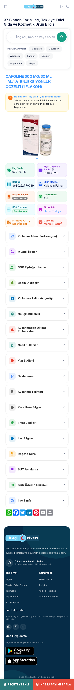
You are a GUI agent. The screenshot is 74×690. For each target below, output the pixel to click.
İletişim (43, 585)
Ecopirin (46, 56)
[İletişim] (68, 6)
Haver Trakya (52, 211)
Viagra (32, 63)
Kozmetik (11, 591)
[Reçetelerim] (61, 6)
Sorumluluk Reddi (48, 596)
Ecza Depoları (13, 602)
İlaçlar (9, 579)
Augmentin (16, 63)
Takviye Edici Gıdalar (17, 585)
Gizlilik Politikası (47, 591)
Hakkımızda (45, 579)
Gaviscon (54, 48)
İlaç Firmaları (12, 596)
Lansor (31, 56)
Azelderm (15, 56)
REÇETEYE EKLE (19, 684)
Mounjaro (37, 48)
